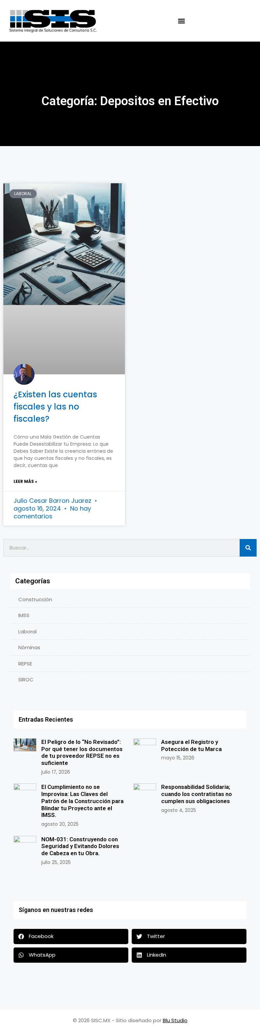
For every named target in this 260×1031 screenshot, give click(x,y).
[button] (181, 20)
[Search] (248, 548)
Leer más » (25, 481)
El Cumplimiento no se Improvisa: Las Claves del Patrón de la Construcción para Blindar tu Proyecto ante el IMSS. (82, 800)
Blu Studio (175, 1020)
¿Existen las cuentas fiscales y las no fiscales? (55, 406)
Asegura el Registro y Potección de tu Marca (191, 745)
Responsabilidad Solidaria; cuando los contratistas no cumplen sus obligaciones (196, 793)
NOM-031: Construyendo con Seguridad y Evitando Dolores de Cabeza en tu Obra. (80, 846)
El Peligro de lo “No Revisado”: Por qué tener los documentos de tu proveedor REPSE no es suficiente (82, 752)
